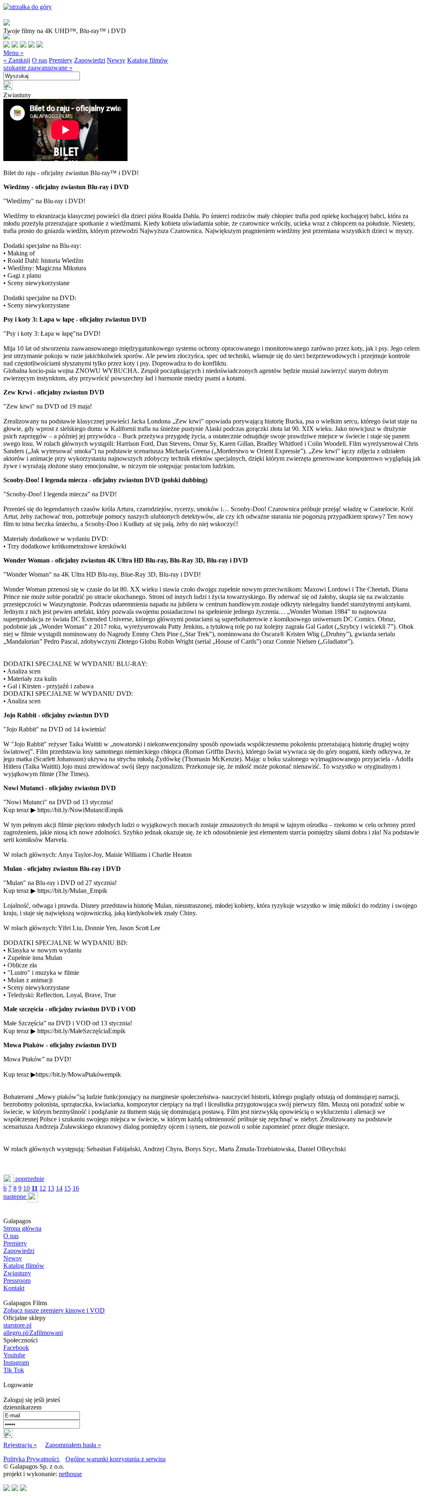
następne (15, 1196)
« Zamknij (16, 60)
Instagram (16, 1362)
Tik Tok (13, 1369)
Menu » (13, 52)
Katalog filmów (147, 60)
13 (51, 1188)
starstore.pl (17, 1325)
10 (26, 1188)
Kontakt (13, 1288)
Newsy (116, 60)
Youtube (14, 1355)
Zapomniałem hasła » (73, 1444)
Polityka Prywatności (31, 1458)
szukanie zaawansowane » (37, 67)
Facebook (16, 1347)
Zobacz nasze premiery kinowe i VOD (54, 1310)
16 (75, 1188)
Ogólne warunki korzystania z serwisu (115, 1458)
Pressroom (17, 1280)
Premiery (60, 60)
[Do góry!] (27, 6)
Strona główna (22, 1228)
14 (59, 1188)
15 (67, 1188)
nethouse (70, 1473)
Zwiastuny (17, 1273)
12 (42, 1188)
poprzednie (29, 1178)
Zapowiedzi (89, 60)
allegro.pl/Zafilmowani (33, 1332)
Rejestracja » (20, 1444)
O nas (39, 60)
